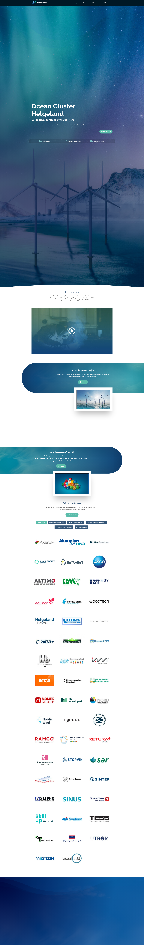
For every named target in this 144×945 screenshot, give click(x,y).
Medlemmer (85, 3)
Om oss (110, 3)
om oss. (79, 302)
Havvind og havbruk (74, 141)
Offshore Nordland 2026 (98, 3)
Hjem (77, 3)
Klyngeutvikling (99, 141)
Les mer (84, 382)
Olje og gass (46, 141)
